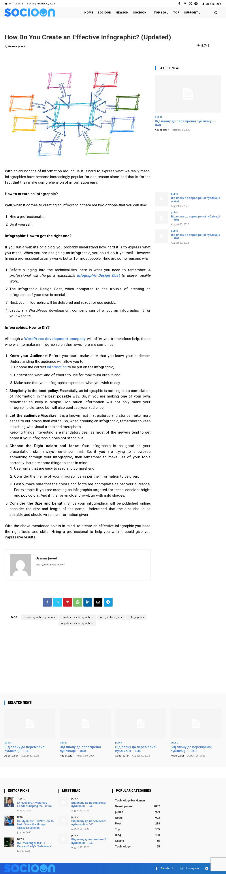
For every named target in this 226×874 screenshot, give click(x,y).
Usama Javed (16, 46)
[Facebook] (179, 3)
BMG (20, 817)
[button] (216, 12)
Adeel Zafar (162, 129)
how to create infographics (77, 617)
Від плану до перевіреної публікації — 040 (195, 218)
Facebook (167, 868)
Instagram (192, 868)
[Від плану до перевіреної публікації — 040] (188, 94)
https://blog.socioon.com (50, 564)
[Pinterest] (67, 602)
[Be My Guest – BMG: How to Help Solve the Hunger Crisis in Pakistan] (9, 821)
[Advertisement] (78, 662)
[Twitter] (190, 3)
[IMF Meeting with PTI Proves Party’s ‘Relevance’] (9, 842)
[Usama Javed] (20, 565)
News (20, 839)
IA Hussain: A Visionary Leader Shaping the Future (34, 804)
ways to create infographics (77, 623)
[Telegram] (108, 602)
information (57, 367)
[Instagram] (185, 3)
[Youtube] (196, 3)
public (158, 116)
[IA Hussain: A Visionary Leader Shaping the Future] (9, 802)
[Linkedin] (87, 602)
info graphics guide (111, 617)
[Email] (98, 602)
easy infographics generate (39, 617)
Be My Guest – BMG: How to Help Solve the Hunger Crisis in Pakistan (35, 824)
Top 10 (21, 798)
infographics (136, 617)
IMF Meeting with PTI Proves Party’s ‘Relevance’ (34, 844)
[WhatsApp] (77, 602)
